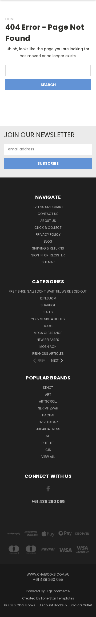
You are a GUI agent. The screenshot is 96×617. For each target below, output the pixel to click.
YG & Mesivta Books (48, 319)
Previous (8, 612)
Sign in (37, 255)
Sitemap (48, 262)
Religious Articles (48, 353)
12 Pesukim (48, 298)
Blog (48, 241)
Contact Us (48, 214)
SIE (48, 436)
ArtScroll (48, 401)
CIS (48, 449)
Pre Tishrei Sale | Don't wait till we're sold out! (48, 291)
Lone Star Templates (57, 598)
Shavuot (48, 305)
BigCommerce (58, 591)
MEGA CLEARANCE (48, 333)
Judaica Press (48, 429)
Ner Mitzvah (48, 408)
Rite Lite (48, 443)
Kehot (48, 387)
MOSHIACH (48, 346)
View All (48, 456)
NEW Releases (48, 339)
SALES (48, 312)
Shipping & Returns (48, 248)
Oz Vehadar (48, 422)
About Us (48, 220)
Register (57, 255)
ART (48, 394)
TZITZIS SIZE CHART (48, 207)
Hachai (48, 415)
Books (48, 326)
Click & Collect (48, 227)
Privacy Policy (48, 234)
